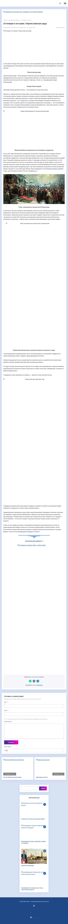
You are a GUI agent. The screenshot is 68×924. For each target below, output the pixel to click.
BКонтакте (34, 906)
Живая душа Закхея (41, 777)
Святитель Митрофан (27, 865)
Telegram (37, 681)
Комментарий (8, 721)
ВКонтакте (34, 681)
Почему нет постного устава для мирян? (33, 819)
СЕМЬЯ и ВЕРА (12, 3)
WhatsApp (30, 681)
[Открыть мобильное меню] (65, 3)
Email (6, 710)
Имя (6, 702)
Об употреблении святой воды (12, 777)
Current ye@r (8, 746)
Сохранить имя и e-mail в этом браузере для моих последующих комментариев (27, 719)
